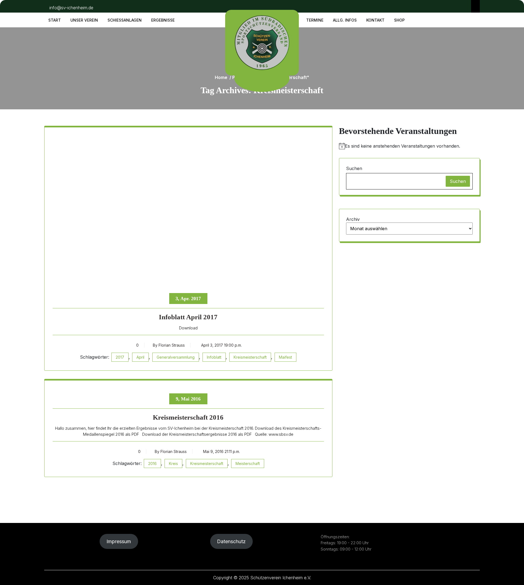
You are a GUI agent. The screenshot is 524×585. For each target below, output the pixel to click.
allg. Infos (345, 20)
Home (221, 77)
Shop (399, 20)
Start (54, 20)
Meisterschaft (248, 463)
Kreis (173, 463)
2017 (120, 357)
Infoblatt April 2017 (188, 317)
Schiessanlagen (125, 20)
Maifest (285, 357)
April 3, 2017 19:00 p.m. (221, 345)
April (140, 357)
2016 (152, 463)
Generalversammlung (176, 357)
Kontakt (375, 20)
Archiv (353, 219)
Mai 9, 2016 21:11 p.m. (221, 451)
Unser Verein (84, 20)
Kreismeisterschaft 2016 (188, 417)
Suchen (354, 168)
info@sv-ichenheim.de (71, 7)
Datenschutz (231, 541)
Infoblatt (214, 357)
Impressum (118, 541)
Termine (314, 20)
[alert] (409, 146)
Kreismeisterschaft (250, 357)
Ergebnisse (163, 20)
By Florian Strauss (169, 345)
